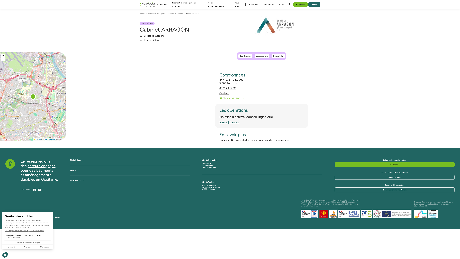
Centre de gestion (209, 185)
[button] (33, 96)
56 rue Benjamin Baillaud (211, 187)
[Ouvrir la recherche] (289, 4)
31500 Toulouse (208, 189)
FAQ (72, 170)
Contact (224, 93)
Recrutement (75, 181)
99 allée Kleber (207, 165)
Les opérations (262, 56)
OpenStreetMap (50, 139)
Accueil (142, 14)
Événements (268, 4)
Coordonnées (245, 56)
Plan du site (55, 217)
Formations (252, 4)
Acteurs (180, 14)
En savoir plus (278, 56)
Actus (281, 4)
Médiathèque (75, 160)
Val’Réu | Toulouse (229, 122)
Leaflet (38, 139)
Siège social (206, 163)
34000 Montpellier (209, 167)
